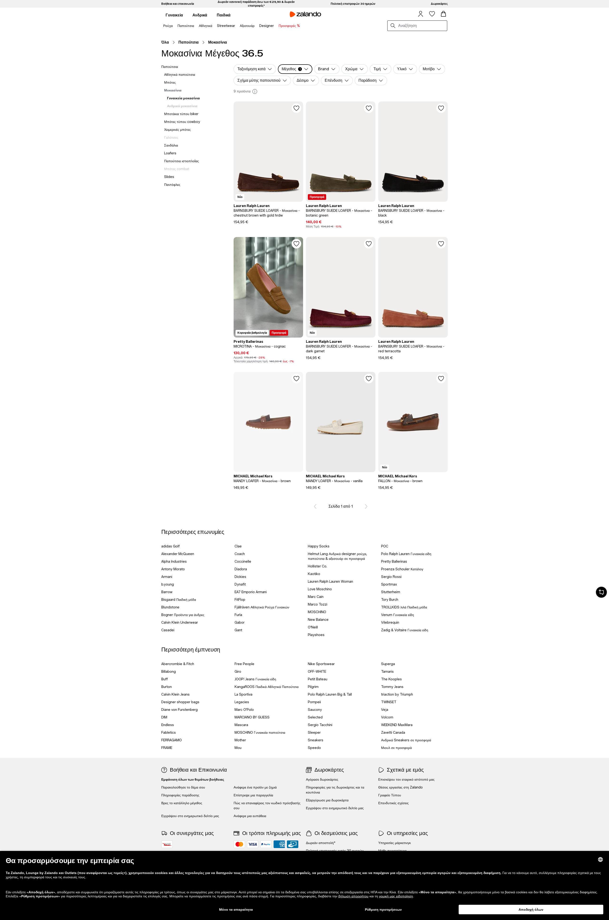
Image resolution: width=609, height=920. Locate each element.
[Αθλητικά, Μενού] (213, 26)
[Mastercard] (239, 844)
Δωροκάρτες (439, 3)
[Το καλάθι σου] (443, 14)
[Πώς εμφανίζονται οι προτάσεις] (254, 91)
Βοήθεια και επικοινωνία (177, 3)
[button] (295, 69)
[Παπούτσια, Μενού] (195, 26)
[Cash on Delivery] (292, 844)
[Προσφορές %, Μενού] (301, 26)
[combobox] (421, 25)
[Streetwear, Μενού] (236, 26)
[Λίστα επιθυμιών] (432, 14)
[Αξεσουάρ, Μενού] (256, 26)
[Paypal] (266, 844)
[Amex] (279, 844)
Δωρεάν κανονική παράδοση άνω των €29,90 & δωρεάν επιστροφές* (256, 3)
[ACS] (167, 844)
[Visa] (252, 844)
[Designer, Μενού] (275, 26)
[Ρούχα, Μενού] (174, 26)
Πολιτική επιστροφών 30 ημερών (353, 3)
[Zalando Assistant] (601, 592)
